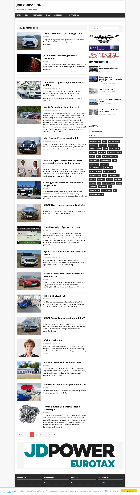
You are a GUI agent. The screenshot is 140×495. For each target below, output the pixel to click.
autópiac (103, 145)
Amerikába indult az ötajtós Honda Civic (64, 384)
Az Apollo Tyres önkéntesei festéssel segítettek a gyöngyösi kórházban (62, 161)
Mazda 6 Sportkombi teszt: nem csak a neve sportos (63, 275)
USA (110, 187)
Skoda (92, 183)
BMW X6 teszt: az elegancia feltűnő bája (64, 205)
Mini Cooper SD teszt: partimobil (60, 138)
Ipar (48, 15)
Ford (92, 156)
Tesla (112, 183)
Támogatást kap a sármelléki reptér (110, 100)
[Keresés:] (106, 28)
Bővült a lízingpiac (53, 340)
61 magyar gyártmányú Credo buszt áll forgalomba (63, 184)
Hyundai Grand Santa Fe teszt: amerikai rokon (64, 252)
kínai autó (94, 164)
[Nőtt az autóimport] (93, 93)
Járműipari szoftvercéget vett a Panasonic (60, 57)
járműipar (113, 156)
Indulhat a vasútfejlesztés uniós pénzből (109, 111)
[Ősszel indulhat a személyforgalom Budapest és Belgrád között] (93, 81)
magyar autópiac (96, 168)
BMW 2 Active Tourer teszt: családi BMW (64, 318)
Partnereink (48, 483)
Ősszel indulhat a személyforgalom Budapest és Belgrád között (110, 79)
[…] (73, 265)
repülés (109, 179)
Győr (98, 156)
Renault (101, 179)
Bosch (98, 149)
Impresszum (21, 483)
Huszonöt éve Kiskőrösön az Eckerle (62, 362)
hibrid (105, 156)
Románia (118, 179)
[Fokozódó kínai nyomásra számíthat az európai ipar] (93, 71)
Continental (114, 149)
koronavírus (105, 160)
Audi (104, 141)
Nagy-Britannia (109, 172)
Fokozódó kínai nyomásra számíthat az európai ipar (108, 68)
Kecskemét (94, 160)
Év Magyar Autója (96, 194)
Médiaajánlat (75, 483)
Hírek (19, 15)
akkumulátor (95, 141)
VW (115, 191)
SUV (99, 183)
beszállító (113, 145)
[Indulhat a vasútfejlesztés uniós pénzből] (93, 114)
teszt (119, 183)
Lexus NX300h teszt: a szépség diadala (63, 33)
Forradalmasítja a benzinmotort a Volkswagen (61, 408)
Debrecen (102, 153)
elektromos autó (114, 153)
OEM (26, 15)
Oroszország (113, 175)
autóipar (93, 145)
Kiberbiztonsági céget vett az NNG (61, 227)
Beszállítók (37, 15)
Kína (114, 160)
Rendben (129, 490)
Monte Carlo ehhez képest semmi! (61, 107)
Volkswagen (106, 191)
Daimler (93, 153)
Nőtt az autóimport (106, 89)
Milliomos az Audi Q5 (54, 295)
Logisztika (58, 15)
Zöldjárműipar (73, 15)
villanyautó (94, 191)
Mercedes (108, 168)
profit (92, 179)
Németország (95, 175)
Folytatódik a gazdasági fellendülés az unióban (63, 83)
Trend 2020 (102, 187)
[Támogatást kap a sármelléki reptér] (93, 104)
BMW (92, 149)
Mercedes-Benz (95, 172)
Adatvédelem (102, 483)
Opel (104, 175)
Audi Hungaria (114, 141)
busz (105, 149)
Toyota (93, 187)
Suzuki (105, 183)
